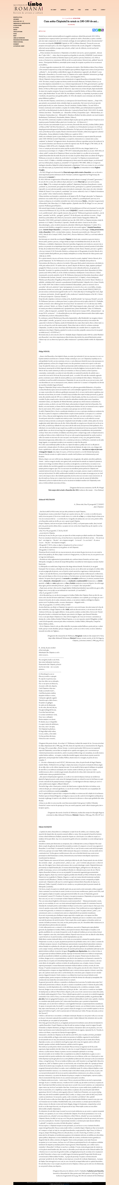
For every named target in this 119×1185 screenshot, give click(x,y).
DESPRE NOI (63, 9)
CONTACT (103, 9)
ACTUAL (94, 9)
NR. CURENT (53, 9)
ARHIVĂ (72, 9)
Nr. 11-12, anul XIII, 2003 (67, 18)
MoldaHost (66, 1184)
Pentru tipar (43, 31)
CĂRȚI (79, 9)
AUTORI (86, 9)
